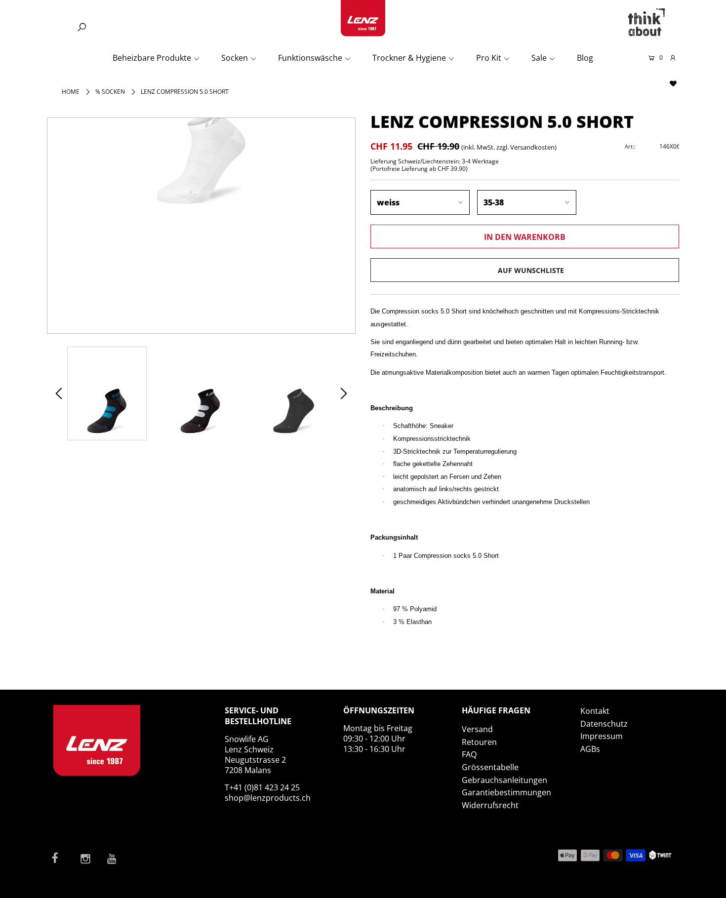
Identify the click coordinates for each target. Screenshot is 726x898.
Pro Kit (488, 57)
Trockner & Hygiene (409, 57)
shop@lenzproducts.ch (268, 797)
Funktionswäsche (310, 57)
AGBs (590, 748)
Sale (539, 57)
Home (71, 91)
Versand (477, 729)
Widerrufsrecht (490, 805)
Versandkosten (532, 147)
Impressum (601, 736)
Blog (585, 57)
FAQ (469, 754)
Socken (234, 57)
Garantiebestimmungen (506, 792)
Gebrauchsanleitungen (504, 780)
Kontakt (594, 710)
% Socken (110, 91)
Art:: (630, 146)
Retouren (479, 742)
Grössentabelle (490, 767)
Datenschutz (604, 723)
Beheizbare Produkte (152, 57)
